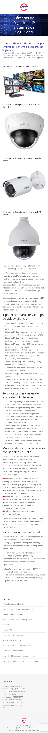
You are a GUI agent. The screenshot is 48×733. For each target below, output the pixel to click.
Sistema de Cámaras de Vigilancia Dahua (17, 609)
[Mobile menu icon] (3, 7)
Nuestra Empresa (10, 728)
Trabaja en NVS (22, 728)
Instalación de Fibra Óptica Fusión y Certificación (20, 661)
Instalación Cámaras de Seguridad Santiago (18, 656)
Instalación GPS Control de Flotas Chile (16, 645)
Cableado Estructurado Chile (13, 604)
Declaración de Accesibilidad (28, 730)
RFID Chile (6, 625)
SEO (4, 708)
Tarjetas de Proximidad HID (12, 614)
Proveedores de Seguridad (12, 635)
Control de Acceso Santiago (12, 651)
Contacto (32, 728)
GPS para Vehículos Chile (11, 640)
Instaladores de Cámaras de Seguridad (17, 619)
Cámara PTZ (7, 630)
